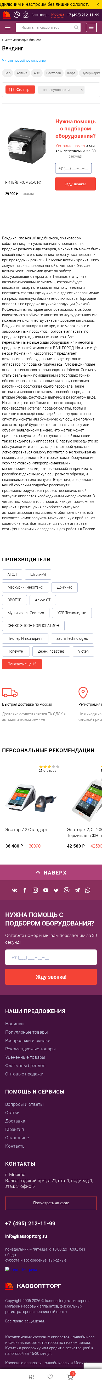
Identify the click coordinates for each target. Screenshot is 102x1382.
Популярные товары (26, 1032)
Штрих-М (38, 574)
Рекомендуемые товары (30, 1048)
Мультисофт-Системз (26, 613)
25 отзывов (47, 771)
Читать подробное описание (24, 60)
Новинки (14, 1023)
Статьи (12, 1112)
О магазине (17, 1137)
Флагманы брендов (25, 1065)
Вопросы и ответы (24, 1104)
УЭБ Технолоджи (72, 613)
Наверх (55, 872)
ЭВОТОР (14, 600)
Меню (89, 27)
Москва (57, 14)
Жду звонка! (75, 184)
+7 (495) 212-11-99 (83, 14)
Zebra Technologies (72, 638)
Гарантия (14, 1129)
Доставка (15, 1121)
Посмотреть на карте (51, 1203)
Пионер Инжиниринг (25, 638)
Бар (7, 73)
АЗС (37, 73)
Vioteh (83, 651)
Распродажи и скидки (27, 1040)
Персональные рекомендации (48, 750)
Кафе (71, 73)
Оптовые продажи (24, 1073)
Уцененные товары (25, 1057)
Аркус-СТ (42, 600)
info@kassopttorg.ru (26, 1236)
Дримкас (64, 587)
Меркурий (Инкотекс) (25, 587)
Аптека (22, 73)
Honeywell (16, 651)
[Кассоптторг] (7, 15)
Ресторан (53, 73)
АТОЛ (12, 574)
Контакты (15, 1146)
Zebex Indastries (51, 651)
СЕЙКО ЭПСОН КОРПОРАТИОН (33, 626)
